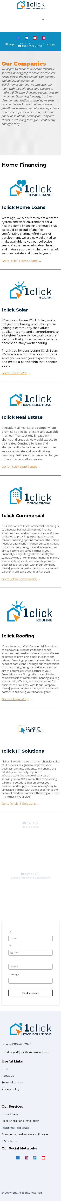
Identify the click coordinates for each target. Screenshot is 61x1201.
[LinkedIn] (26, 38)
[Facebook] (18, 38)
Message (13, 974)
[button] (42, 20)
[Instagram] (43, 38)
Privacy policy (10, 1089)
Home (6, 1069)
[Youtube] (35, 38)
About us (8, 1075)
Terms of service (12, 1082)
